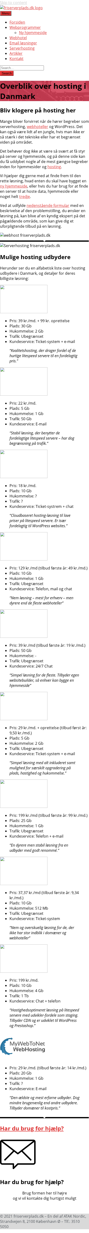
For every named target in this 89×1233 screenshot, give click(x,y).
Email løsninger (23, 43)
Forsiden (17, 22)
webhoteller (37, 126)
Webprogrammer (25, 27)
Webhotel (18, 37)
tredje (24, 196)
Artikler (16, 53)
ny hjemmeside (13, 186)
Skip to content (13, 2)
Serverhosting (22, 48)
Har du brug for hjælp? (32, 1128)
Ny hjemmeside (33, 32)
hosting (54, 166)
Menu (5, 13)
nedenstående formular (48, 205)
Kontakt (16, 58)
